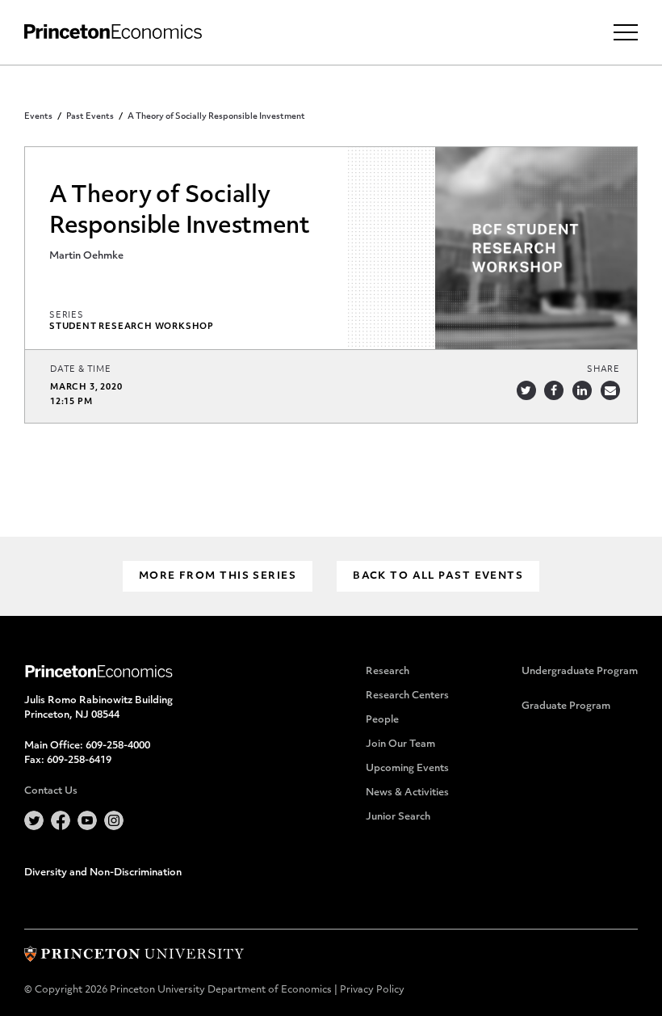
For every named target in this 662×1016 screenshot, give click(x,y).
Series (66, 315)
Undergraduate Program (580, 672)
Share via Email (610, 390)
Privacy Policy (372, 990)
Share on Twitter (526, 390)
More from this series (217, 576)
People (382, 720)
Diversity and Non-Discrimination (103, 873)
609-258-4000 (118, 746)
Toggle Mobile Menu (626, 32)
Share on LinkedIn (582, 390)
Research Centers (407, 696)
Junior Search (398, 817)
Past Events (90, 116)
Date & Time (80, 369)
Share (603, 369)
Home (113, 32)
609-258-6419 (79, 760)
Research (387, 672)
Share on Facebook (554, 390)
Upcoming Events (407, 769)
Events (38, 116)
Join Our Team (400, 744)
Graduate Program (566, 706)
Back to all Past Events (438, 576)
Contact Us (51, 791)
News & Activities (407, 793)
